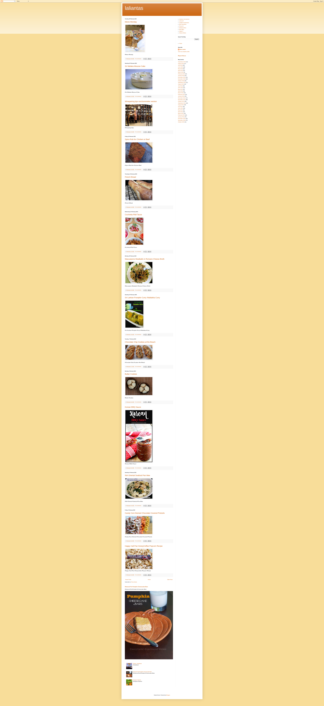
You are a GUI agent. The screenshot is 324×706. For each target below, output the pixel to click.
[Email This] (144, 59)
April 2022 (180, 91)
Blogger (168, 695)
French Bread (130, 177)
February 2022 (181, 94)
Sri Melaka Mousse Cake (135, 66)
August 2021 (181, 104)
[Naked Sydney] (139, 126)
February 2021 (181, 115)
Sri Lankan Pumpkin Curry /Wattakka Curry (142, 298)
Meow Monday (131, 22)
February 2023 (181, 73)
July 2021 (180, 106)
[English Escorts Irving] (139, 569)
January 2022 (181, 96)
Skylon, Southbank (137, 663)
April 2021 (180, 111)
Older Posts (170, 579)
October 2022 (181, 80)
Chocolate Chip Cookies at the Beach (140, 342)
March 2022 (181, 92)
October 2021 (181, 101)
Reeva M (181, 26)
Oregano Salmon (137, 680)
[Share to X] (147, 59)
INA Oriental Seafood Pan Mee (137, 475)
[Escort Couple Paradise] (139, 462)
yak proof (181, 20)
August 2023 (181, 63)
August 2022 (181, 84)
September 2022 (182, 82)
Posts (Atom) (134, 582)
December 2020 (181, 118)
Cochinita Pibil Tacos (133, 215)
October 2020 (181, 122)
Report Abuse (182, 55)
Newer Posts (128, 579)
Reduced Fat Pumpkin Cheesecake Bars (136, 586)
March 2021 (181, 113)
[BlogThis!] (146, 59)
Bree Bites (181, 29)
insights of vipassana (184, 22)
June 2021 (180, 108)
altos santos (183, 49)
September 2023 (182, 61)
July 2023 (180, 65)
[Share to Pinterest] (150, 59)
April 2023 (180, 70)
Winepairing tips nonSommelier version (141, 101)
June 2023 (180, 67)
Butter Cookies (131, 374)
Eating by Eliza (182, 27)
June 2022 (180, 87)
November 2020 (181, 120)
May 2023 (180, 68)
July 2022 (180, 86)
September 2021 (182, 103)
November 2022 (181, 79)
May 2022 (180, 89)
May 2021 (180, 110)
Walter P (181, 31)
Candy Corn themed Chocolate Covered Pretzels (145, 513)
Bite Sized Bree (182, 24)
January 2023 (181, 75)
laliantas (134, 8)
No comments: (138, 58)
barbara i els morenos (184, 19)
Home (149, 579)
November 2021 (181, 99)
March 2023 (181, 72)
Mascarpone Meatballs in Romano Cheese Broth (144, 259)
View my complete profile (184, 51)
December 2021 (181, 98)
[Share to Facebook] (149, 59)
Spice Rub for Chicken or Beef (137, 139)
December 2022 (181, 77)
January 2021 (181, 116)
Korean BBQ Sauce (133, 407)
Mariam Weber (182, 33)
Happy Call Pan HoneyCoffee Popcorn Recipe (144, 546)
